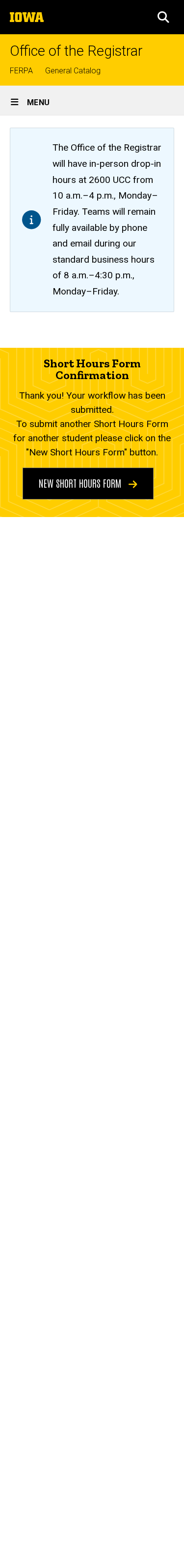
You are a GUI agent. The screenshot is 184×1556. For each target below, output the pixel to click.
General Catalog (73, 70)
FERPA (21, 70)
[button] (163, 17)
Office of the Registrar (76, 51)
